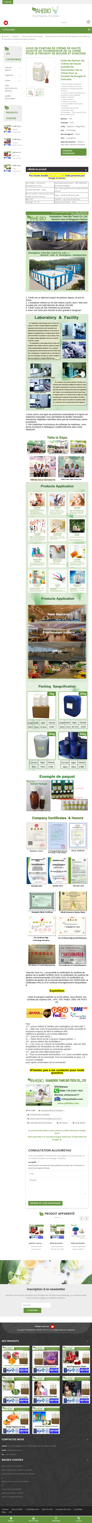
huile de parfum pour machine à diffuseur (17, 1470)
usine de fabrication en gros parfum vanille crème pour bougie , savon (58, 1132)
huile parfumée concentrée (39, 1115)
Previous (82, 1218)
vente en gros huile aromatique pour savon (45, 1119)
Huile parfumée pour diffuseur (11, 88)
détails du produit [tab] (37, 169)
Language (8, 2)
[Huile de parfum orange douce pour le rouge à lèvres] (7, 128)
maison (6, 36)
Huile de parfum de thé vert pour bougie (17, 165)
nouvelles (78, 1509)
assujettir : (33, 1162)
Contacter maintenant (68, 152)
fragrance (15, 36)
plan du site (47, 1509)
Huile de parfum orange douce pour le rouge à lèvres (17, 126)
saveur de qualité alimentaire (12, 1497)
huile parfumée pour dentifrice (52, 1111)
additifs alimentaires (10, 97)
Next (86, 1218)
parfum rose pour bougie (17, 152)
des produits (17, 1509)
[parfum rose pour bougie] (7, 155)
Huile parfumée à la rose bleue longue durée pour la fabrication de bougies (57, 1138)
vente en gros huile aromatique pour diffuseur (18, 1474)
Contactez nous (32, 1509)
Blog (4, 1512)
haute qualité (80, 1123)
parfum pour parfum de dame (13, 1493)
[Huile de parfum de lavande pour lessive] (7, 142)
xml (10, 1512)
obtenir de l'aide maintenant (45, 1203)
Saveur (8, 80)
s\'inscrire (32, 1310)
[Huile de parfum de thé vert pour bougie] (7, 168)
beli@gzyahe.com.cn (14, 1450)
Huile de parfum (8, 69)
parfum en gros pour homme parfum (15, 1481)
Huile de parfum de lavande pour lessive (17, 139)
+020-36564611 (10, 1455)
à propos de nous (63, 1509)
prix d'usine (63, 1123)
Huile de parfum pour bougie (32, 36)
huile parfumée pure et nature (40, 1123)
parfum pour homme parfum (12, 1466)
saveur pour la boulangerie (11, 1489)
